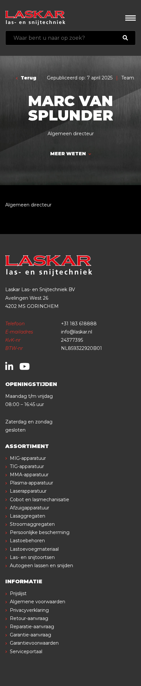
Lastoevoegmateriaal (34, 549)
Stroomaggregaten (32, 524)
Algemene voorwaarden (37, 602)
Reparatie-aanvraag (32, 627)
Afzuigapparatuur (29, 508)
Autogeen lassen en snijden (41, 565)
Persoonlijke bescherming (40, 532)
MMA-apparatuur (29, 475)
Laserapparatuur (28, 491)
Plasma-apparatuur (31, 483)
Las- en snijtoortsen (32, 557)
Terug (27, 78)
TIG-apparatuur (27, 466)
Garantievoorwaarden (34, 643)
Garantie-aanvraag (30, 635)
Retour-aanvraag (29, 618)
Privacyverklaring (29, 610)
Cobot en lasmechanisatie (39, 500)
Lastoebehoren (27, 541)
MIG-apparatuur (28, 458)
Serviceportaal (26, 651)
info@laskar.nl (76, 332)
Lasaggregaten (27, 516)
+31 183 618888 (79, 324)
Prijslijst (18, 593)
